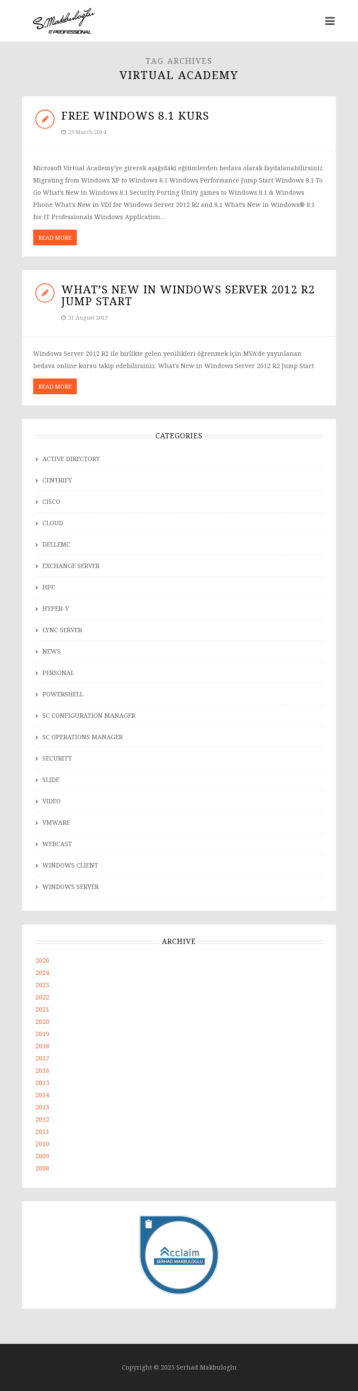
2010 (42, 1144)
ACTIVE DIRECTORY (71, 458)
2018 (42, 1046)
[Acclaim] (179, 1254)
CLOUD (52, 523)
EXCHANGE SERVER (71, 565)
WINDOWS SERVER (70, 886)
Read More (55, 237)
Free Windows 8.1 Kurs (135, 115)
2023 (42, 985)
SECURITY (57, 758)
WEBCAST (57, 844)
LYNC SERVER (62, 630)
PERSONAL (58, 672)
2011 (42, 1131)
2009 (42, 1156)
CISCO (51, 501)
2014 (42, 1095)
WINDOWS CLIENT (70, 865)
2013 (42, 1107)
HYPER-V (55, 608)
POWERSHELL (62, 694)
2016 (42, 1070)
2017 (42, 1058)
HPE (48, 587)
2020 (42, 1021)
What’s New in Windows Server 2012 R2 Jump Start (188, 295)
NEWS (51, 651)
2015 (42, 1082)
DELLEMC (56, 544)
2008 (42, 1168)
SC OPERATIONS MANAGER (82, 737)
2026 (42, 960)
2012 (42, 1119)
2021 (42, 1009)
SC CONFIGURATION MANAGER (88, 715)
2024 (42, 972)
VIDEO (51, 801)
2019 (42, 1033)
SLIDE (50, 779)
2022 (42, 997)
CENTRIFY (57, 480)
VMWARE (56, 822)
